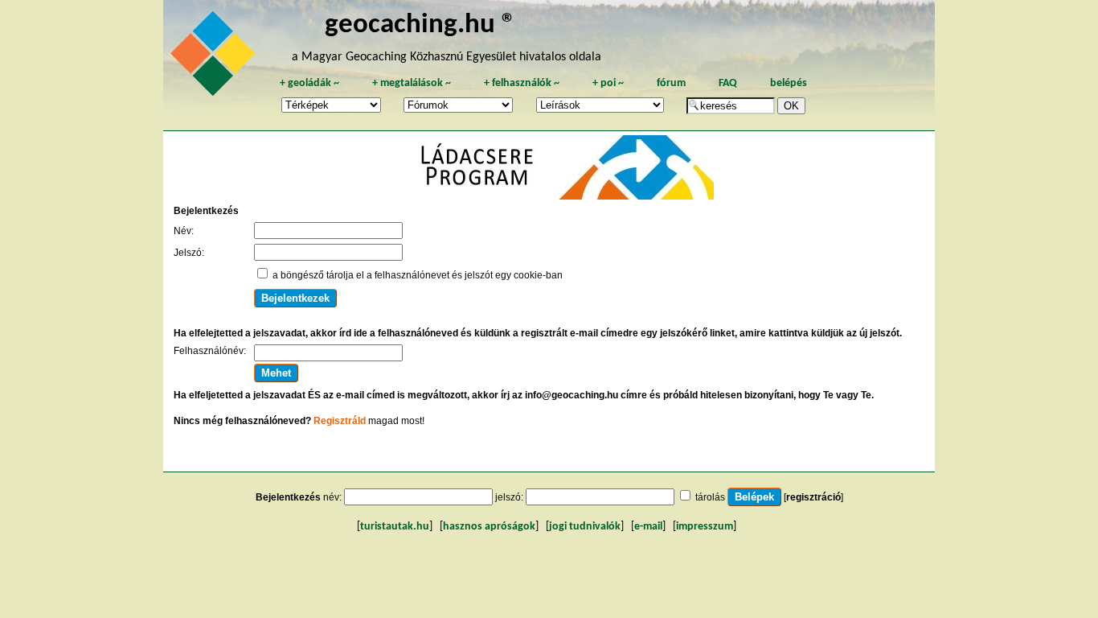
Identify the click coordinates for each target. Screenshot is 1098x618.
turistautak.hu (394, 526)
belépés (788, 83)
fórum (671, 83)
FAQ (728, 83)
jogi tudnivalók (585, 526)
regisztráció (813, 497)
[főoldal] (215, 58)
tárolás (710, 497)
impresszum (704, 526)
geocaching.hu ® (420, 25)
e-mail (648, 526)
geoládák (309, 83)
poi (608, 83)
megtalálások (411, 83)
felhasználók (521, 83)
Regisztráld (339, 420)
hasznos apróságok (489, 526)
